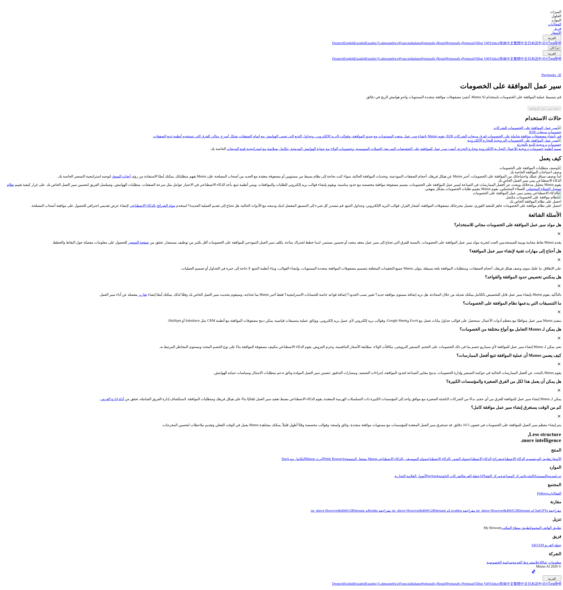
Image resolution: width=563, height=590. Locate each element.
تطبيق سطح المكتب (515, 528)
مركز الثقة (493, 476)
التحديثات (528, 476)
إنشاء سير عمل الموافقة (544, 108)
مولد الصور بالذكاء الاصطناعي (447, 459)
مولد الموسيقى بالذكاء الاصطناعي (401, 459)
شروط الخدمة (522, 562)
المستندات (540, 476)
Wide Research (334, 459)
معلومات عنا (552, 562)
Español (359, 43)
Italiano (416, 43)
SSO (535, 545)
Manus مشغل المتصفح (361, 459)
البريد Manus (315, 459)
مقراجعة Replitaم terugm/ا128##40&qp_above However (351, 510)
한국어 (543, 43)
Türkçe (494, 43)
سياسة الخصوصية (499, 562)
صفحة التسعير (138, 242)
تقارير (143, 294)
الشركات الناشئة (451, 476)
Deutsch (338, 43)
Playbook (432, 476)
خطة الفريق (471, 476)
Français (405, 43)
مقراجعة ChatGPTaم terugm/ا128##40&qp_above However (518, 510)
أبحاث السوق (121, 176)
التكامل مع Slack (294, 459)
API (482, 476)
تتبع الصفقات (162, 136)
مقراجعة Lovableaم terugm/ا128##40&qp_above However (433, 510)
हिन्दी (558, 43)
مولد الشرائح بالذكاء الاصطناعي (152, 205)
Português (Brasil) (433, 43)
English (349, 43)
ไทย (552, 43)
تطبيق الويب (543, 459)
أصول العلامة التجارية (410, 476)
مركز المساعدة (512, 476)
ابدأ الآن (554, 48)
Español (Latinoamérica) (382, 43)
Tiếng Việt (482, 43)
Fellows (542, 493)
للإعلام (538, 562)
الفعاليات (554, 493)
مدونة (551, 476)
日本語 (533, 43)
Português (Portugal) (460, 43)
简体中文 (506, 43)
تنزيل (558, 476)
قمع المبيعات (236, 149)
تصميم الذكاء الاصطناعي (518, 459)
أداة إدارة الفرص (112, 399)
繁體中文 (521, 43)
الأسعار (556, 459)
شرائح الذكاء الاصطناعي (484, 459)
